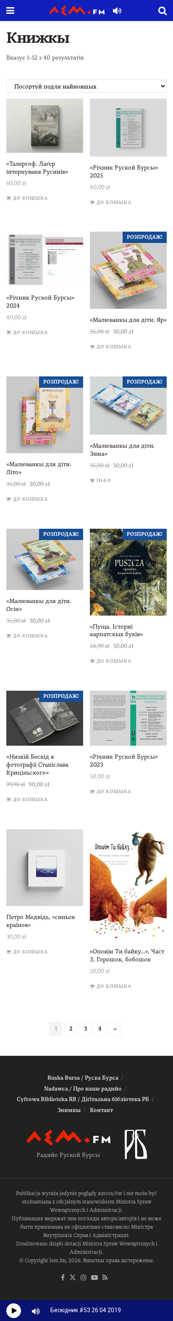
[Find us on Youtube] (94, 1278)
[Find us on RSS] (105, 1278)
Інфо (104, 480)
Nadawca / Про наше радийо (83, 1089)
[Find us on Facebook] (63, 1278)
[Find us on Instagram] (83, 1278)
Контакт (101, 1110)
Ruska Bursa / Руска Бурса (82, 1078)
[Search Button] (162, 10)
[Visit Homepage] (77, 10)
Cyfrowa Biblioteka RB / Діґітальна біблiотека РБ (83, 1099)
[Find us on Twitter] (72, 1278)
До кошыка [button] (30, 198)
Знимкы (69, 1110)
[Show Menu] (10, 10)
